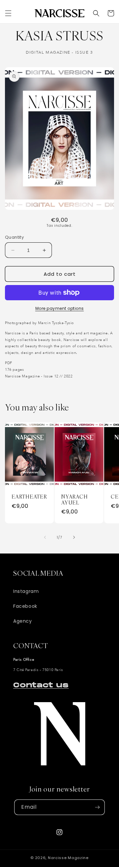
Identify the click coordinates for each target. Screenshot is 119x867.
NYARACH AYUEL (74, 500)
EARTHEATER (29, 497)
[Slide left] (45, 537)
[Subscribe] (97, 807)
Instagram (26, 591)
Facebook (25, 606)
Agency (22, 621)
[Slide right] (74, 537)
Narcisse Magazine (68, 857)
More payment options (59, 308)
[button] (8, 13)
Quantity (14, 237)
